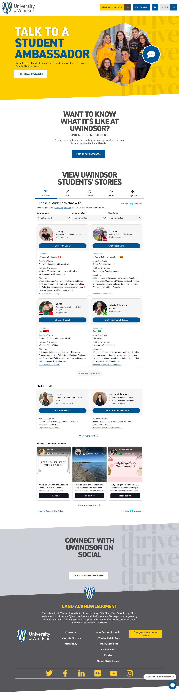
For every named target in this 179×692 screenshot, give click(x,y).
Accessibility (71, 643)
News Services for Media (108, 632)
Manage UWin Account (108, 661)
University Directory (71, 638)
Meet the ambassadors (31, 74)
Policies (108, 655)
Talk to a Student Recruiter (89, 575)
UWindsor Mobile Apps (108, 638)
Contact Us (70, 632)
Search (155, 7)
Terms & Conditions (108, 643)
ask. (141, 7)
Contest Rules (108, 649)
